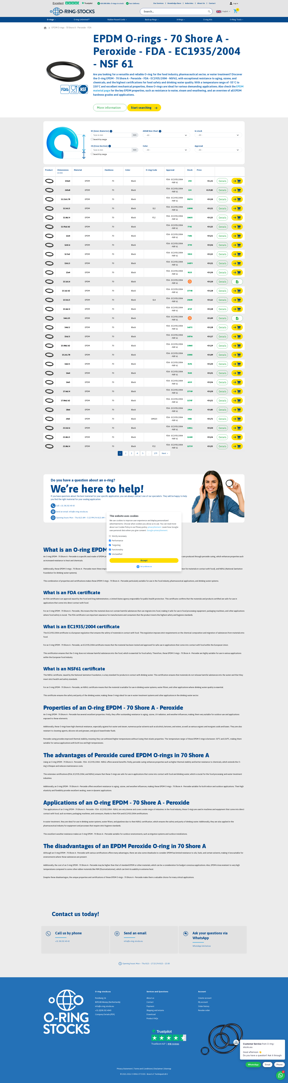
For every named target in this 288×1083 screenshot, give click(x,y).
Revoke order (204, 1010)
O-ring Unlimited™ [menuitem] (82, 19)
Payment (150, 1006)
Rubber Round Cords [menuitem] (117, 19)
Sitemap (167, 1069)
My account (203, 1002)
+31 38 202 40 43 (62, 941)
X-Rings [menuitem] (181, 19)
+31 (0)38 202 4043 (103, 1010)
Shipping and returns (155, 1010)
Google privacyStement (157, 530)
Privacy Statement (124, 1069)
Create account (205, 998)
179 (155, 453)
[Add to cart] (237, 181)
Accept (144, 560)
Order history (203, 1006)
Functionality (117, 549)
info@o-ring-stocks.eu (133, 941)
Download (151, 1014)
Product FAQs (152, 1018)
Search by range (100, 139)
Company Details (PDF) (105, 1014)
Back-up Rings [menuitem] (152, 19)
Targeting (116, 545)
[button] (223, 11)
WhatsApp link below (202, 946)
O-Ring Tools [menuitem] (236, 19)
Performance (117, 540)
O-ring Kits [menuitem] (207, 19)
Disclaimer (158, 1069)
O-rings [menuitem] (51, 19)
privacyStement (154, 527)
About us (150, 998)
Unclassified (117, 554)
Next (165, 453)
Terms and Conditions (143, 1069)
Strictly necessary (119, 536)
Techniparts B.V (161, 1074)
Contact (150, 1002)
